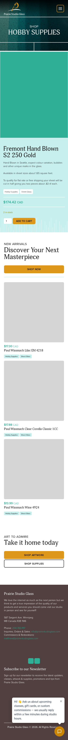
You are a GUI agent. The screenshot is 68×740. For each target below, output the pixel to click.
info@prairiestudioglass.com (45, 631)
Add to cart (24, 221)
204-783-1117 (18, 628)
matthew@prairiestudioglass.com (21, 638)
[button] (60, 8)
